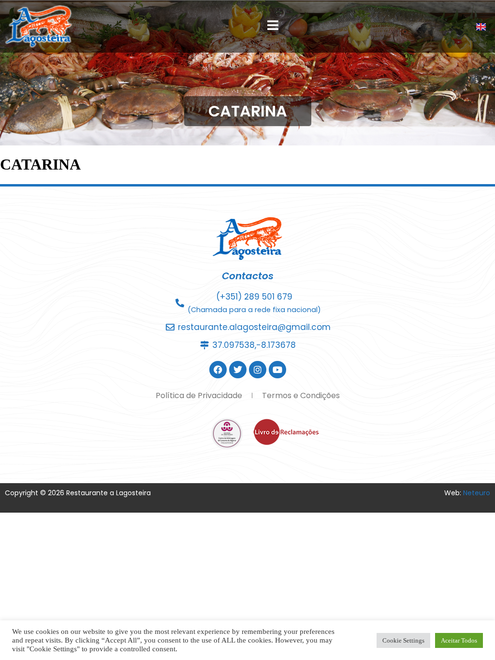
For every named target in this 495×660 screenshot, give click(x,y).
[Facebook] (218, 369)
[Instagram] (257, 369)
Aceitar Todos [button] (459, 640)
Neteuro (476, 493)
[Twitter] (238, 369)
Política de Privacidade (199, 395)
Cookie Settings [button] (403, 640)
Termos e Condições (301, 395)
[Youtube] (277, 369)
